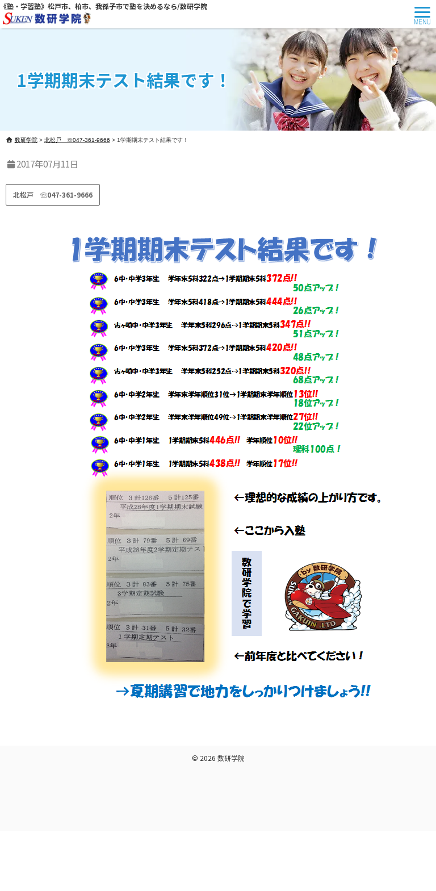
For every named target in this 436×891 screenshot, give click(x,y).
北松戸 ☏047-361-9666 (53, 194)
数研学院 (231, 758)
